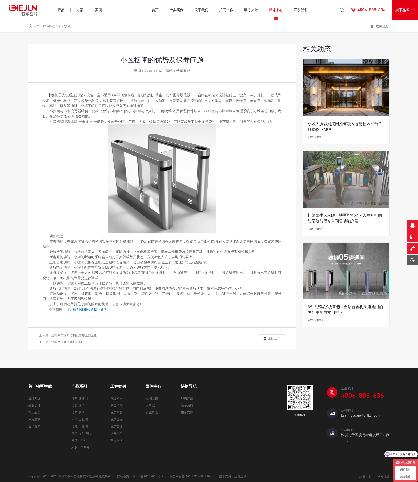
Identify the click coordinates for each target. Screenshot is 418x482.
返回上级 (383, 26)
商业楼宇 (116, 398)
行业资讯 (65, 26)
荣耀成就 (34, 419)
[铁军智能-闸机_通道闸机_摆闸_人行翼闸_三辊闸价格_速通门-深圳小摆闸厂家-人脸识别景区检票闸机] (24, 10)
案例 (98, 9)
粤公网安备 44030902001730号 (191, 476)
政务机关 (116, 433)
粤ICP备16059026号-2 (147, 476)
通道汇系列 (79, 440)
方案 (79, 9)
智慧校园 (116, 412)
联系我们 (301, 9)
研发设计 (34, 405)
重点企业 (116, 440)
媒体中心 (276, 9)
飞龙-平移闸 (79, 426)
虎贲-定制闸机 (81, 433)
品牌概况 (34, 398)
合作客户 (34, 426)
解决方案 (187, 398)
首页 (155, 9)
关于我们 (201, 9)
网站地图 (384, 476)
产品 (61, 9)
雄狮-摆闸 (78, 405)
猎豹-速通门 (79, 398)
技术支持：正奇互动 (232, 476)
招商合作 (226, 9)
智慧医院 (116, 419)
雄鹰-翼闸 (78, 412)
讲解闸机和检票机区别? (67, 341)
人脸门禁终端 (80, 447)
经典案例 (177, 9)
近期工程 (152, 398)
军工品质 (34, 412)
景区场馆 (116, 405)
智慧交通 (116, 426)
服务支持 (251, 9)
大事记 (150, 405)
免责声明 (365, 476)
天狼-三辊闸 (79, 419)
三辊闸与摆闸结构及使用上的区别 (74, 335)
